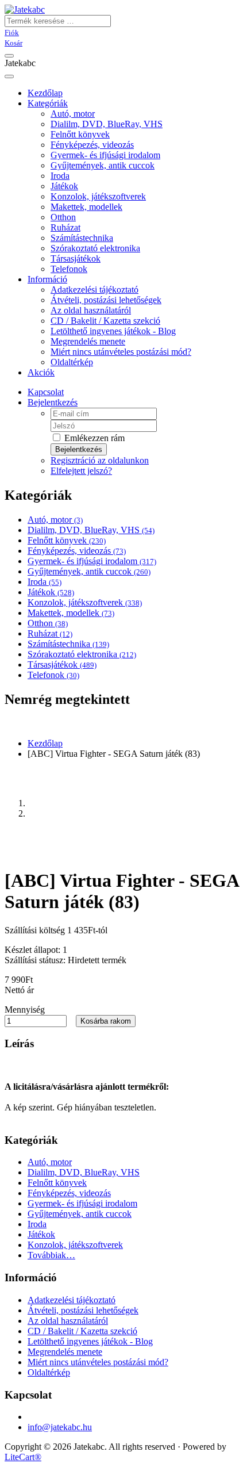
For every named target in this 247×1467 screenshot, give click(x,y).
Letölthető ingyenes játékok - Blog (113, 331)
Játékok (64, 186)
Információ (47, 279)
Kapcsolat (46, 392)
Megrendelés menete (88, 341)
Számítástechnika (82, 238)
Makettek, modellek (86, 207)
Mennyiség (25, 1009)
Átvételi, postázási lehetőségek (106, 300)
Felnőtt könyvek (80, 134)
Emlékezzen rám (93, 438)
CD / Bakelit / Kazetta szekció (105, 320)
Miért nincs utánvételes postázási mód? (121, 352)
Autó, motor (73, 113)
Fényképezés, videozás (92, 145)
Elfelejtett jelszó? (81, 471)
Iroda (60, 176)
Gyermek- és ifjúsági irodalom (105, 155)
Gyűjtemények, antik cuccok (103, 165)
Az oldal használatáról (91, 310)
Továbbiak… (51, 1255)
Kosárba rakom (105, 1021)
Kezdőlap (45, 743)
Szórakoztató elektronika (95, 248)
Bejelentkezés (53, 402)
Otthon (63, 217)
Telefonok (69, 269)
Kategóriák (48, 103)
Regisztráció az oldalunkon (100, 460)
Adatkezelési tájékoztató (94, 289)
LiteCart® (23, 1457)
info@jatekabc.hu (60, 1427)
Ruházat (65, 227)
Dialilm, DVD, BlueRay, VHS (107, 124)
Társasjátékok (76, 258)
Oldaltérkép (72, 362)
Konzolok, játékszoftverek (98, 196)
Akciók (41, 372)
